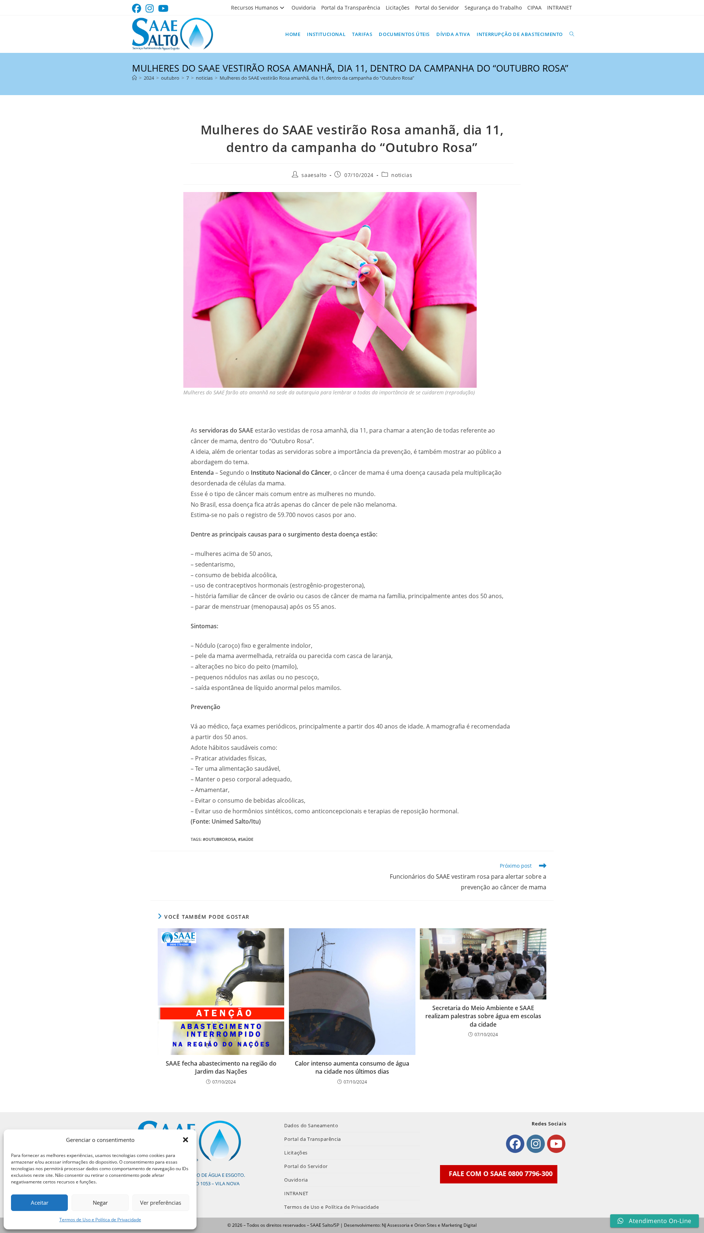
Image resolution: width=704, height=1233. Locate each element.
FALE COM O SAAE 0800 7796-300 (501, 1173)
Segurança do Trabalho (493, 7)
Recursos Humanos (254, 7)
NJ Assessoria (396, 1225)
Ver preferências (160, 1202)
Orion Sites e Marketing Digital (445, 1225)
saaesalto (313, 174)
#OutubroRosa (219, 839)
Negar (100, 1202)
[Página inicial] (134, 78)
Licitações (398, 7)
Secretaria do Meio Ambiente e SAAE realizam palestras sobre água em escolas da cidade (483, 1016)
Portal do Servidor (437, 7)
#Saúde (245, 839)
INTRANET (559, 7)
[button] (185, 1139)
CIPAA (534, 7)
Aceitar (39, 1202)
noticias (401, 174)
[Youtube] (556, 1144)
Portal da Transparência (350, 7)
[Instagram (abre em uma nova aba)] (149, 8)
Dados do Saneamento (311, 1125)
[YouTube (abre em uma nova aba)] (163, 8)
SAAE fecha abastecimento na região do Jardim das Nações (221, 1067)
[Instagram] (536, 1144)
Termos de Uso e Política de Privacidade (100, 1219)
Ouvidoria (304, 7)
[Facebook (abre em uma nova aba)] (137, 8)
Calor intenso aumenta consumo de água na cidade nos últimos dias (352, 1067)
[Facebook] (515, 1144)
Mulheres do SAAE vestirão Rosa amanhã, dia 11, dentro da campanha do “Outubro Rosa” (317, 78)
